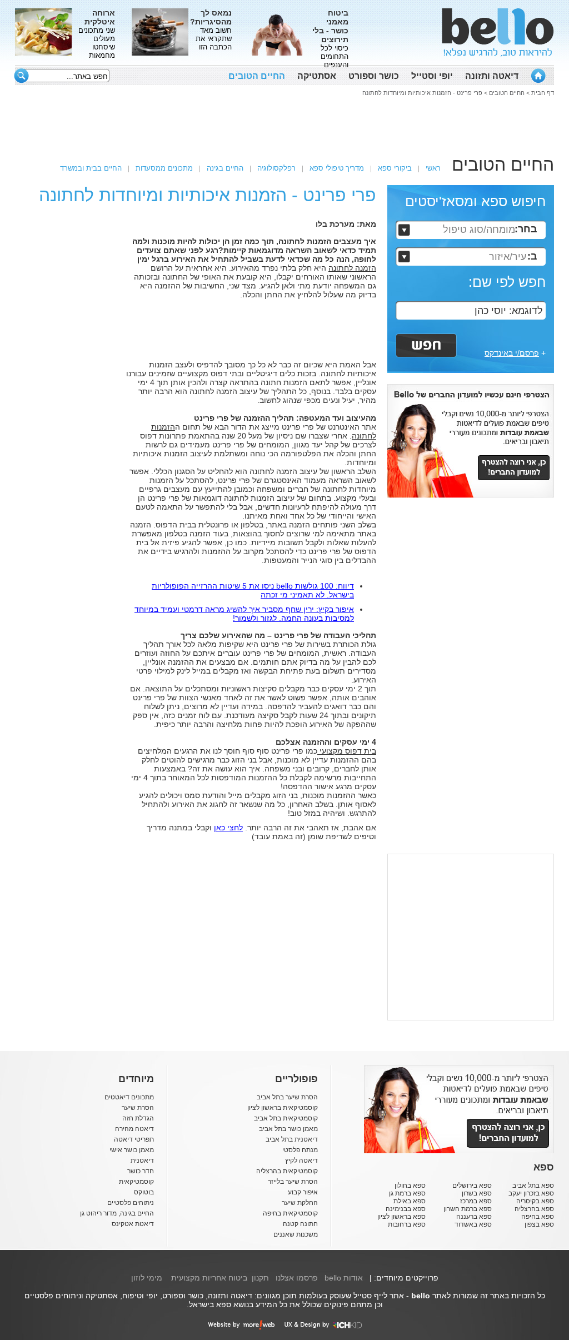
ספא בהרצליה (534, 1209)
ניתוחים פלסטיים (130, 1203)
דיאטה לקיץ (301, 1160)
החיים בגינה (225, 168)
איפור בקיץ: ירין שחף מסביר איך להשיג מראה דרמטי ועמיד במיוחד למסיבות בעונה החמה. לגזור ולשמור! (244, 613)
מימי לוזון (146, 1277)
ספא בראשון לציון (401, 1217)
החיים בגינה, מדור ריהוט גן (117, 1213)
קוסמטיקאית (136, 1181)
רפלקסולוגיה (276, 168)
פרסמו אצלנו (297, 1277)
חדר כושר (140, 1171)
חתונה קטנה (300, 1224)
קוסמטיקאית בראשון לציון (282, 1108)
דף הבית (542, 92)
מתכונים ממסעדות (164, 168)
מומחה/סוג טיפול (479, 229)
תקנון (260, 1277)
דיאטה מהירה (134, 1129)
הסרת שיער (138, 1108)
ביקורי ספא (395, 168)
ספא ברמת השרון (467, 1209)
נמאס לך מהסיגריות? (211, 17)
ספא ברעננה (474, 1217)
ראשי (433, 168)
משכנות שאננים (295, 1234)
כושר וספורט (373, 76)
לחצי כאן (228, 827)
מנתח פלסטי (300, 1150)
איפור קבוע (303, 1192)
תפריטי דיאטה (134, 1139)
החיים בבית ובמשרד (91, 168)
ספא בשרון (477, 1193)
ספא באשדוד (473, 1224)
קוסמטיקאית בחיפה (290, 1213)
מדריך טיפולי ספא (337, 168)
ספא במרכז (476, 1201)
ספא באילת (409, 1201)
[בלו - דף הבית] (538, 75)
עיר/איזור (507, 256)
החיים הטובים (256, 76)
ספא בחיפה (537, 1217)
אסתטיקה (316, 76)
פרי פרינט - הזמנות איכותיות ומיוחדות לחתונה (422, 92)
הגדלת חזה (138, 1118)
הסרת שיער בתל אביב (287, 1097)
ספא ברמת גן (407, 1193)
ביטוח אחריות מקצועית (209, 1277)
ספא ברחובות (407, 1224)
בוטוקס (144, 1192)
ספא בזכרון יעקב (531, 1193)
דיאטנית (142, 1160)
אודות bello (344, 1277)
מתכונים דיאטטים (129, 1097)
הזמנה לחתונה (352, 267)
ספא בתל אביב (533, 1185)
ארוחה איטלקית (99, 17)
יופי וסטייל (432, 76)
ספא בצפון (539, 1224)
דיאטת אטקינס (133, 1224)
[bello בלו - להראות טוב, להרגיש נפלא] (498, 32)
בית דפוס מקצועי (346, 750)
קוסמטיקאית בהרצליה (287, 1171)
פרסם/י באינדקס (512, 352)
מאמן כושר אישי (131, 1150)
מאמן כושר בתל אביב (288, 1129)
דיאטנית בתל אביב (292, 1139)
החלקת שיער (300, 1203)
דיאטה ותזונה (491, 76)
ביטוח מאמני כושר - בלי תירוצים (330, 26)
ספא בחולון (410, 1185)
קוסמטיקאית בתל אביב (286, 1118)
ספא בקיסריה (535, 1201)
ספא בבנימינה (406, 1209)
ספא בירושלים (472, 1185)
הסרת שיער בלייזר (293, 1181)
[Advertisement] (284, 124)
